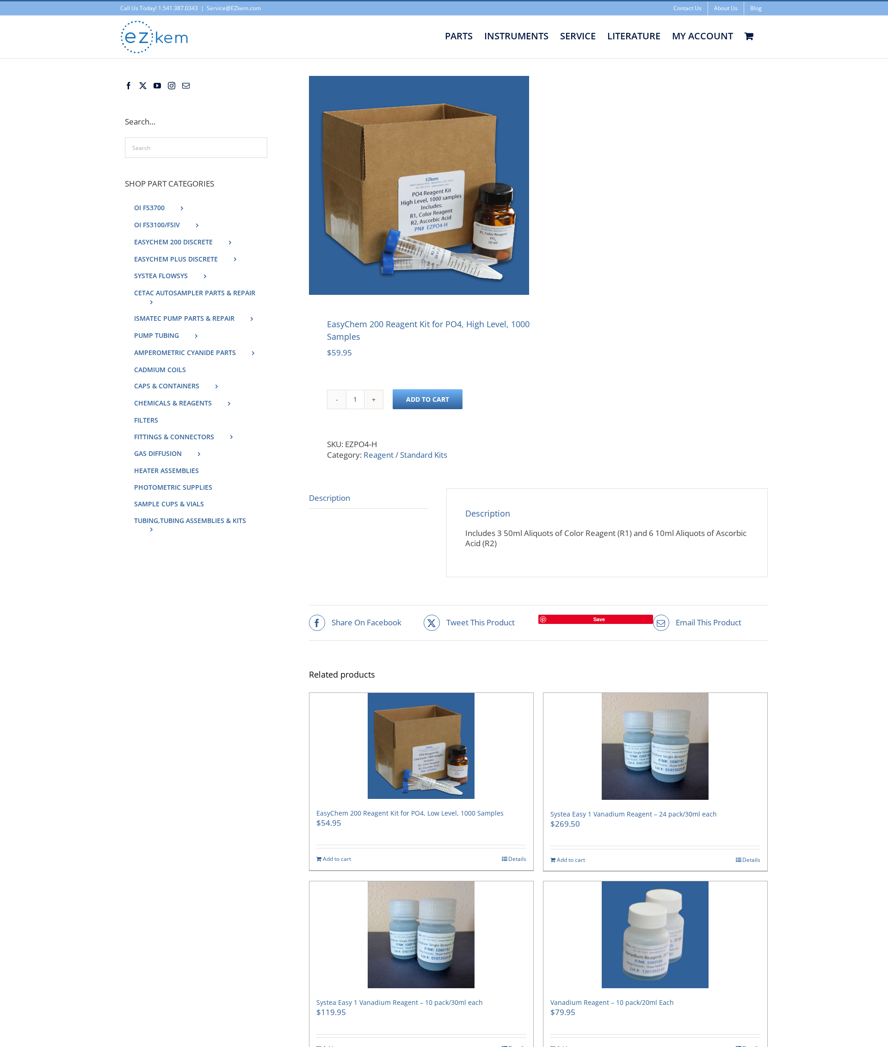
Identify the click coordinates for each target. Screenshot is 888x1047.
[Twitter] (143, 85)
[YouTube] (157, 85)
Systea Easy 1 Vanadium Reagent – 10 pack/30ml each (399, 1002)
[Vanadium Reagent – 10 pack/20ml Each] (655, 934)
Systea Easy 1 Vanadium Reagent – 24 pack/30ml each (633, 814)
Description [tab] (329, 497)
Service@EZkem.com (234, 8)
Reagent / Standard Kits (405, 454)
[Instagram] (171, 85)
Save (599, 619)
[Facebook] (128, 85)
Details (517, 859)
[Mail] (186, 85)
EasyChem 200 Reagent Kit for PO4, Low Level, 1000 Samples (410, 813)
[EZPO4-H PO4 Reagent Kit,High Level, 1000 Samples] (419, 185)
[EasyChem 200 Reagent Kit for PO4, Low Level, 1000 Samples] (421, 746)
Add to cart (427, 399)
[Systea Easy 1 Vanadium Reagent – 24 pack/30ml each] (655, 746)
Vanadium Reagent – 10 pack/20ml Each (612, 1002)
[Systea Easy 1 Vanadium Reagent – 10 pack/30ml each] (421, 934)
